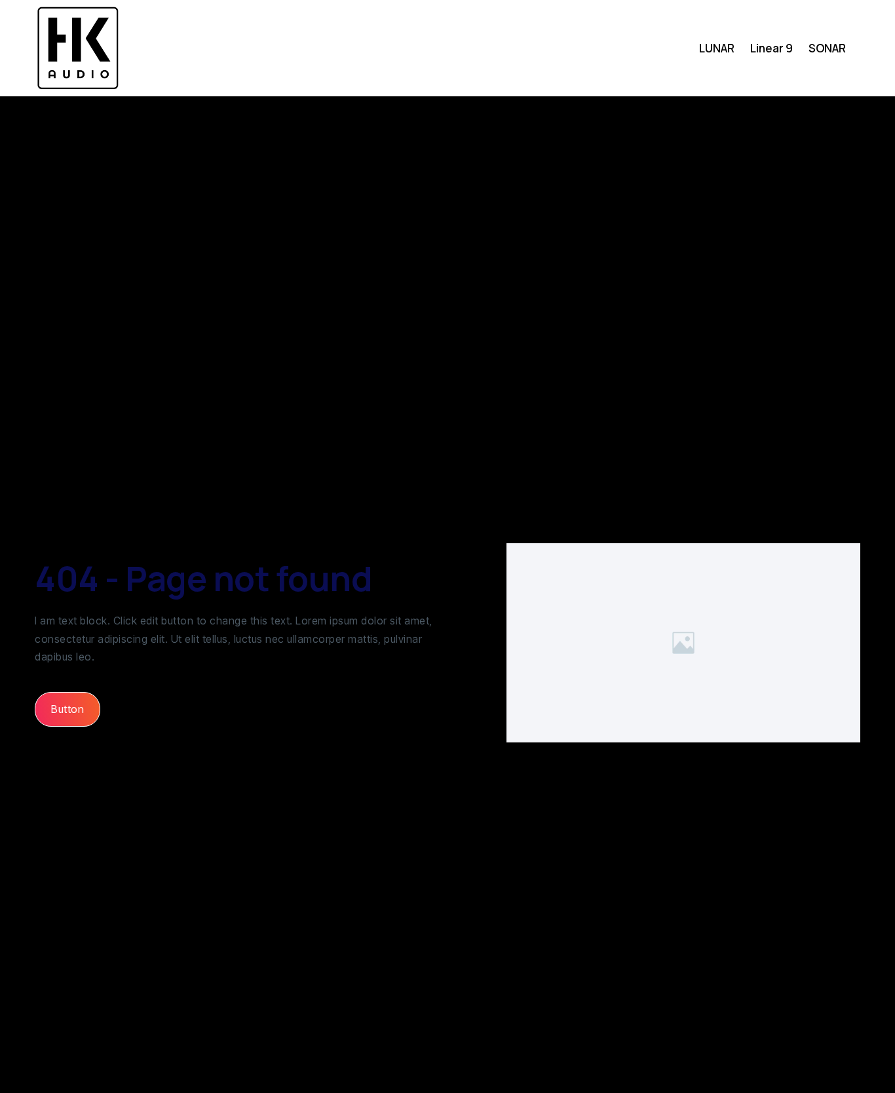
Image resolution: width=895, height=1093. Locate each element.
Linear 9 (771, 48)
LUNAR (716, 48)
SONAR (827, 48)
